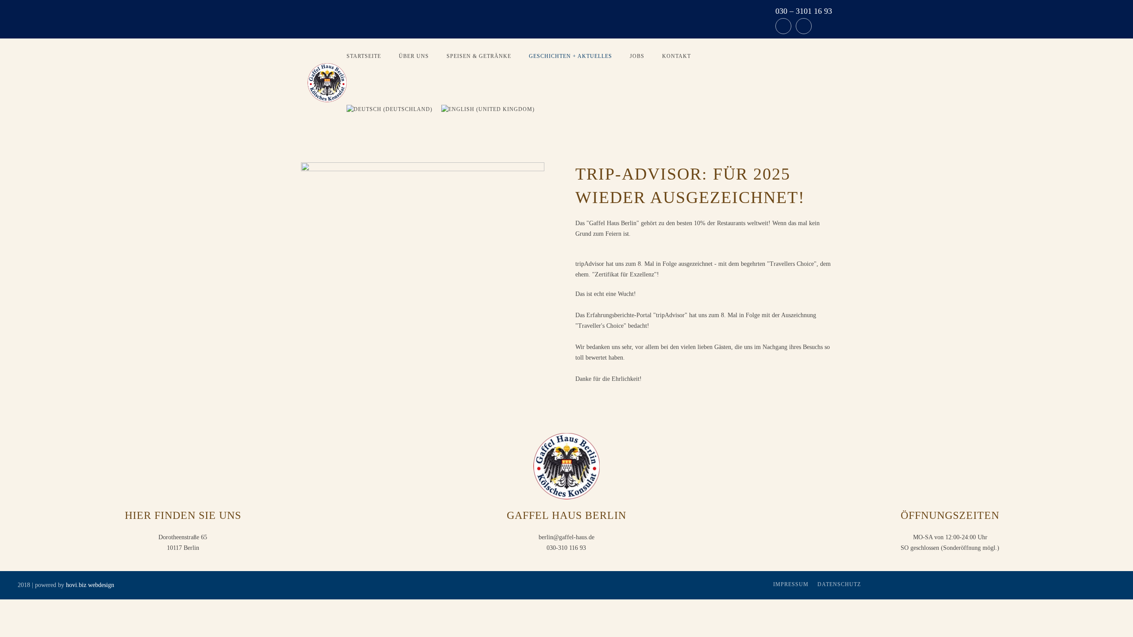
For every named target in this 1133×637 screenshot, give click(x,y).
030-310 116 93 (566, 548)
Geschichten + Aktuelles (570, 56)
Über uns (414, 56)
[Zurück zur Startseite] (327, 82)
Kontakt (676, 56)
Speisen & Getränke (479, 56)
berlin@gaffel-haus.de (566, 537)
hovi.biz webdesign (90, 585)
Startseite (364, 56)
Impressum (791, 584)
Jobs (637, 56)
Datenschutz (839, 584)
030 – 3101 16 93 (803, 11)
